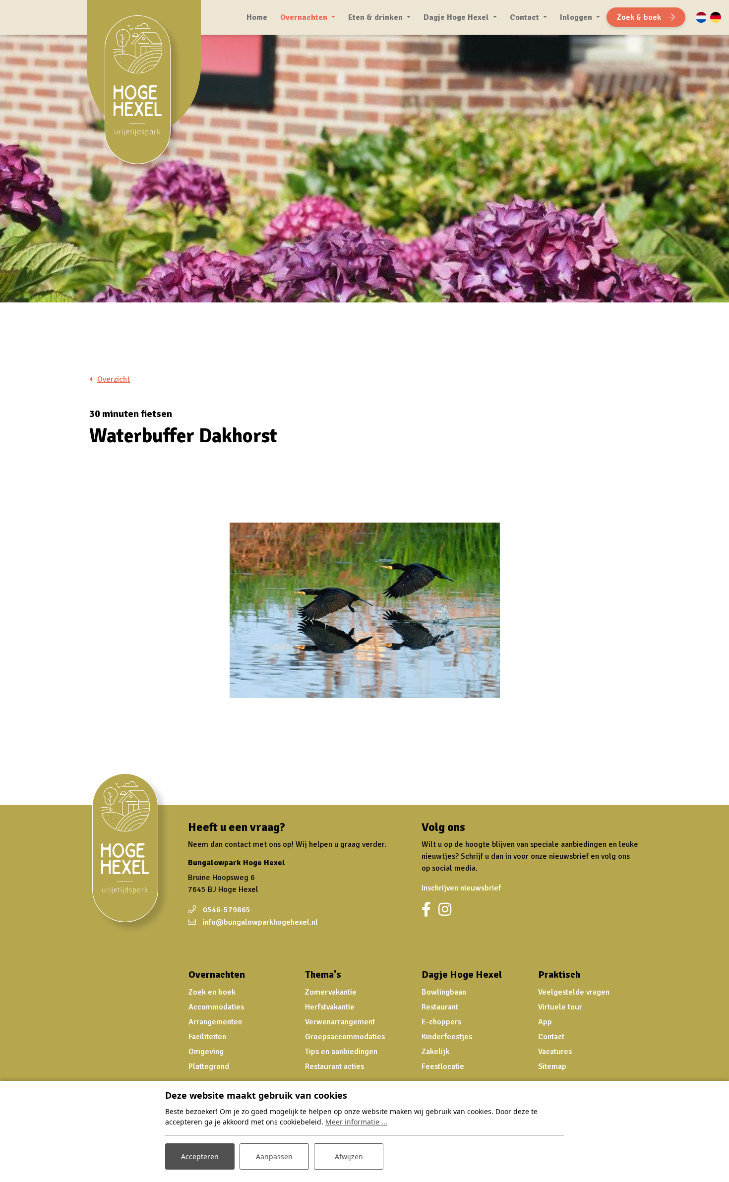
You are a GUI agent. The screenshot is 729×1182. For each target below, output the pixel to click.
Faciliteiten (207, 1037)
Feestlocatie (443, 1066)
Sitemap (552, 1066)
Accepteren (200, 1156)
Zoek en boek (212, 992)
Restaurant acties (334, 1066)
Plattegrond (208, 1066)
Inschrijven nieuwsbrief (461, 888)
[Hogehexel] (143, 95)
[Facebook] (426, 910)
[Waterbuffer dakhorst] (365, 610)
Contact (551, 1037)
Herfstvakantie (330, 1007)
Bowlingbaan (444, 992)
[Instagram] (444, 910)
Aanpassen (274, 1156)
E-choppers (441, 1022)
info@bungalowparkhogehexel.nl (260, 922)
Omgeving (206, 1052)
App (545, 1022)
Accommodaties (216, 1007)
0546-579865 (226, 910)
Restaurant (440, 1007)
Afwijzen (349, 1156)
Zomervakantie (331, 992)
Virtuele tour (560, 1007)
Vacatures (555, 1052)
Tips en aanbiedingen (341, 1052)
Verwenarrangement (340, 1022)
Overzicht (113, 379)
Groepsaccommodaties (345, 1037)
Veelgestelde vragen (573, 992)
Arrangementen (215, 1022)
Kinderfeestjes (447, 1037)
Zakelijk (435, 1052)
